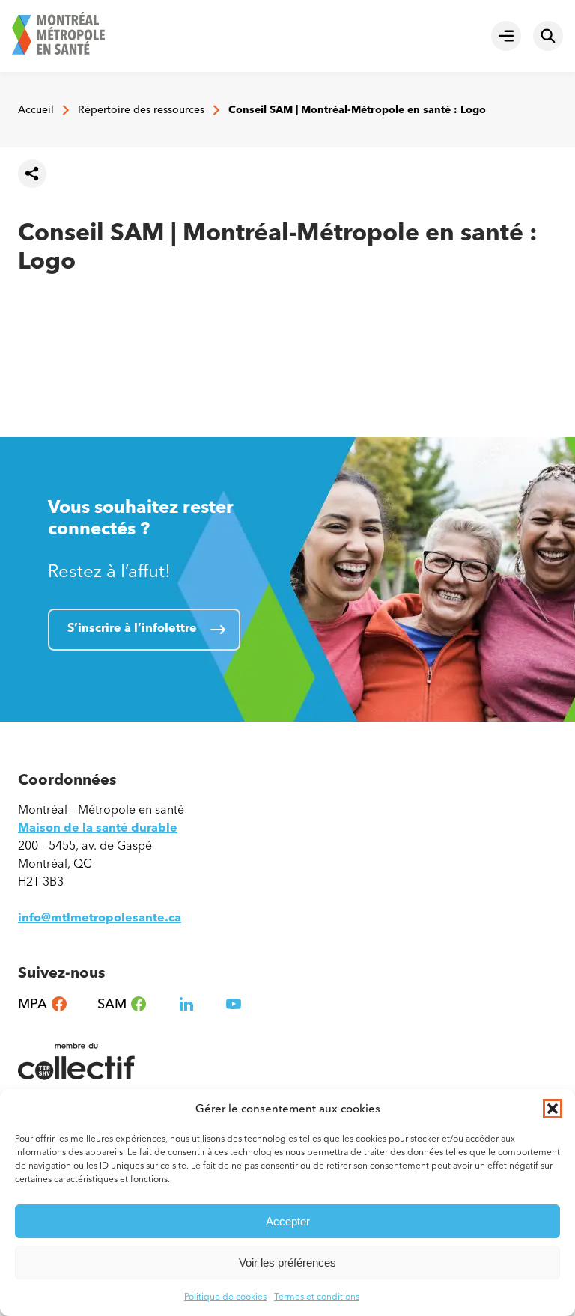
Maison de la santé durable (97, 827)
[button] (552, 1108)
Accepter (288, 1221)
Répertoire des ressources (141, 109)
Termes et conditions (316, 1296)
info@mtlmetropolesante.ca (99, 917)
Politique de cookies (225, 1296)
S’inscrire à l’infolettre (132, 628)
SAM (122, 1004)
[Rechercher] (548, 36)
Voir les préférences (287, 1262)
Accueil (36, 109)
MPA (43, 1004)
